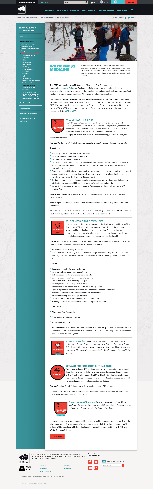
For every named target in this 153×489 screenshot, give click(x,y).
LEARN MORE (57, 436)
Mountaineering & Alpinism (30, 98)
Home (19, 18)
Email (132, 17)
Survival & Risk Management (31, 80)
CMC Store (44, 2)
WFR (74, 111)
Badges (23, 51)
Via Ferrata (25, 90)
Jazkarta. (35, 483)
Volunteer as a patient (76, 341)
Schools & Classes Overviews (30, 53)
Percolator (29, 483)
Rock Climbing (26, 64)
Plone (45, 483)
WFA (67, 111)
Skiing (24, 76)
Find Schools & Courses (47, 18)
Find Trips (23, 36)
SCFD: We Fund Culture (26, 468)
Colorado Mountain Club (27, 2)
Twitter (129, 18)
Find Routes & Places (26, 103)
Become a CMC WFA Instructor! (83, 402)
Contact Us (43, 466)
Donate (131, 2)
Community (122, 11)
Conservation (88, 11)
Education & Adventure (68, 11)
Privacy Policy (44, 468)
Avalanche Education (28, 55)
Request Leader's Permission (30, 48)
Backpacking (26, 58)
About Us (49, 11)
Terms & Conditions (45, 471)
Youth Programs (106, 11)
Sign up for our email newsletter (115, 461)
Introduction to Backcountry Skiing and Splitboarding (30, 95)
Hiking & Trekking (27, 69)
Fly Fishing (25, 67)
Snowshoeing (26, 78)
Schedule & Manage (27, 46)
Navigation (25, 71)
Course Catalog (25, 108)
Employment (67, 468)
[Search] (86, 2)
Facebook (125, 18)
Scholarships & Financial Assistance (27, 119)
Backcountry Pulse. (66, 88)
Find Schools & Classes (28, 44)
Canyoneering (26, 62)
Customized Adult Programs (28, 113)
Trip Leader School (28, 83)
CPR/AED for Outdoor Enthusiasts (88, 366)
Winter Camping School (29, 92)
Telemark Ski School (28, 87)
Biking (24, 60)
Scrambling (25, 74)
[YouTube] (90, 467)
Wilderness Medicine (28, 85)
